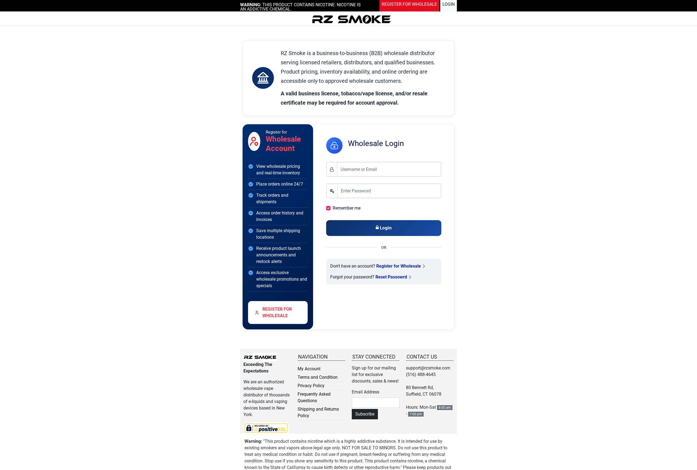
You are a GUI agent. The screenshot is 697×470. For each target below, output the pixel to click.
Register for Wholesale (398, 266)
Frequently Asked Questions (314, 397)
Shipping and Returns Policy (318, 412)
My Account (309, 368)
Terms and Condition (318, 377)
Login (449, 4)
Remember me (346, 208)
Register (417, 4)
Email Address (365, 392)
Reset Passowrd (391, 277)
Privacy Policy (311, 385)
